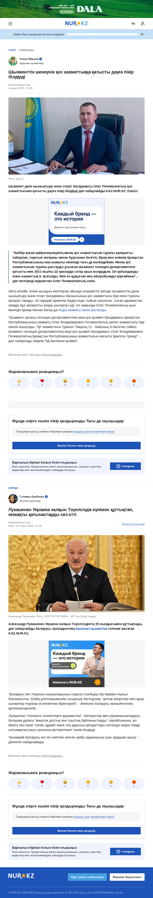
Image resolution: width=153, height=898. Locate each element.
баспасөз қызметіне (91, 629)
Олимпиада (26, 50)
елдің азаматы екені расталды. (82, 310)
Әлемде (13, 488)
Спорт (12, 50)
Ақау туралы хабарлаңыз (87, 877)
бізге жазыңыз (52, 354)
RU (133, 23)
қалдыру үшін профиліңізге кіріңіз (94, 431)
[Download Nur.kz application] (76, 9)
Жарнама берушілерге (127, 877)
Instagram (128, 466)
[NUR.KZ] (76, 23)
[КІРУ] (142, 23)
